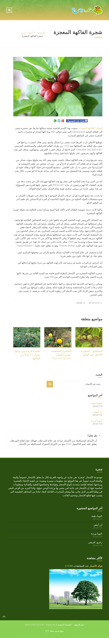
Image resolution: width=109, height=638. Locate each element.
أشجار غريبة (27, 32)
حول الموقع (79, 624)
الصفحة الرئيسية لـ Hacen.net (58, 624)
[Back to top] (4, 616)
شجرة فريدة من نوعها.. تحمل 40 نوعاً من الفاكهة (26, 354)
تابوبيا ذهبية (96, 403)
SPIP (47, 631)
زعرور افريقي (95, 542)
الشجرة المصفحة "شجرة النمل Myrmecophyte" (61, 354)
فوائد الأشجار (95, 565)
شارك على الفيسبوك (76, 121)
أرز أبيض (97, 411)
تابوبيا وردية (96, 420)
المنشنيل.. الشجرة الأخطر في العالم (91, 352)
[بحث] (50, 384)
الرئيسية (41, 32)
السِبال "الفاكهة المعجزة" (90, 128)
